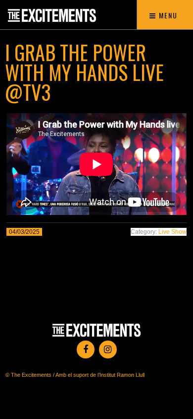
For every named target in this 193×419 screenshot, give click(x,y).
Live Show (172, 231)
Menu (167, 15)
